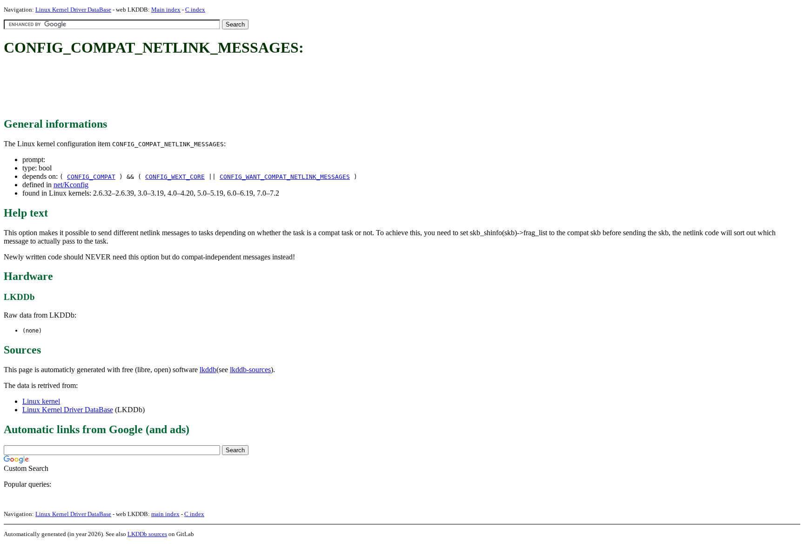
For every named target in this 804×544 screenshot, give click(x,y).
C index (195, 9)
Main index (166, 9)
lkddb (208, 370)
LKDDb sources (147, 533)
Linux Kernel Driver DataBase (73, 9)
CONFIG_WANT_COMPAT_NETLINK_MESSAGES (285, 176)
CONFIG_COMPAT (91, 176)
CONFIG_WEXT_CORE (175, 176)
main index (165, 513)
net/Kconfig (71, 185)
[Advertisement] (173, 88)
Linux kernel (41, 401)
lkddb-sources (250, 370)
